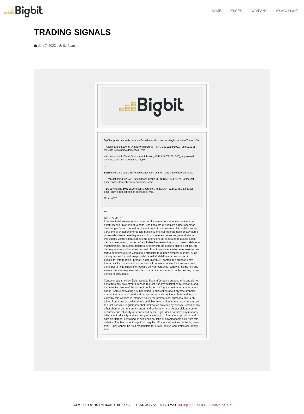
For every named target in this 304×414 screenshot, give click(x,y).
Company (258, 11)
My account (286, 11)
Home (216, 11)
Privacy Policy (219, 405)
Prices (236, 11)
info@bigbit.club (191, 405)
